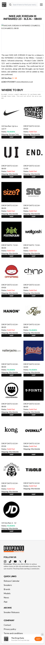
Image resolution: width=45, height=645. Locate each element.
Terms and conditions (13, 633)
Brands (7, 589)
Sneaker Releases (12, 612)
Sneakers (8, 585)
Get (38, 639)
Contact (7, 625)
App (5, 601)
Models (7, 593)
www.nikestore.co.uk (24, 82)
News (6, 597)
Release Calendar (12, 581)
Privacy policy (10, 629)
